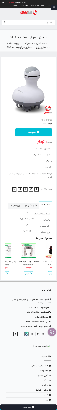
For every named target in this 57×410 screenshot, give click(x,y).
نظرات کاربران (30, 205)
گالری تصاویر (34, 5)
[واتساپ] (21, 334)
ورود (46, 400)
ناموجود (32, 133)
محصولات (44, 370)
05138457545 (33, 312)
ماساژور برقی (37, 155)
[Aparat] (32, 334)
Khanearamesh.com (35, 322)
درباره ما (15, 5)
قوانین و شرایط (42, 390)
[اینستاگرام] (43, 334)
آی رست (44, 161)
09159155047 (34, 307)
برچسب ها (15, 205)
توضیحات (45, 205)
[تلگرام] (38, 334)
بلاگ (42, 5)
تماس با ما (24, 5)
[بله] (26, 334)
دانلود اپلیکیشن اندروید (38, 366)
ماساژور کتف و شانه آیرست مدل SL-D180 (25, 261)
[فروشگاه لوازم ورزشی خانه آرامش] (28, 12)
